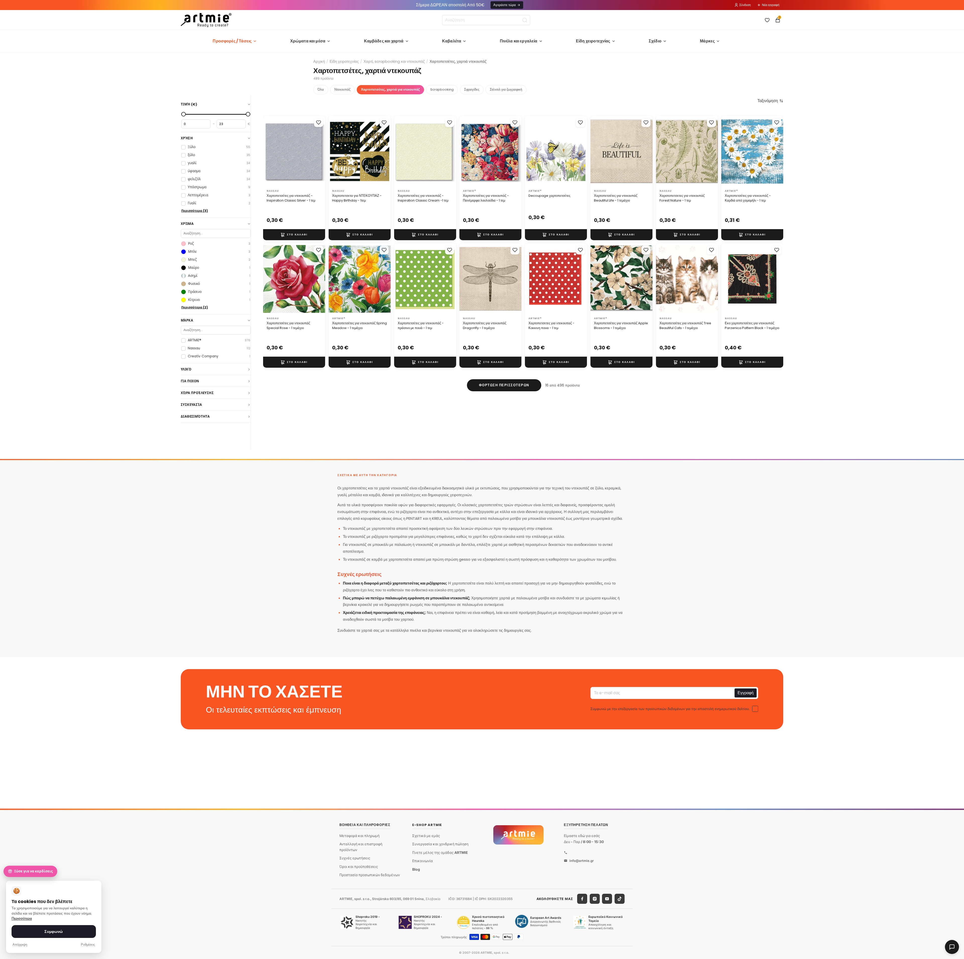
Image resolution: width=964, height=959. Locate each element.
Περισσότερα (22, 918)
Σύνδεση (745, 5)
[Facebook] (582, 899)
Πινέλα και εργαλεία (518, 41)
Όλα (321, 89)
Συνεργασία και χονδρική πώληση (440, 844)
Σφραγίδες (471, 89)
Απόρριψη (20, 944)
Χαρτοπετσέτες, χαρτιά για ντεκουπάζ (390, 89)
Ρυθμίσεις (88, 944)
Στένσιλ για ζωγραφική (506, 89)
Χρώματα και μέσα (308, 41)
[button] (770, 100)
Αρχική (319, 61)
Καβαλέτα (451, 41)
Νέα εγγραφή (770, 5)
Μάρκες (707, 41)
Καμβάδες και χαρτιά (384, 41)
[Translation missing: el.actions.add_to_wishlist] (318, 122)
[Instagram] (595, 899)
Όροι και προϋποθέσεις (358, 866)
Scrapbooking (442, 89)
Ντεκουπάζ (342, 89)
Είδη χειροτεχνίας (593, 41)
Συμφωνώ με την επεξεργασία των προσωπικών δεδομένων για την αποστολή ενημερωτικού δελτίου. (670, 708)
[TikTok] (620, 899)
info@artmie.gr (581, 860)
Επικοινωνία (422, 861)
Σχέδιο (655, 41)
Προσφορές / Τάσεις (232, 41)
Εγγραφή (746, 693)
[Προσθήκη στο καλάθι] (294, 234)
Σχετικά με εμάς (426, 835)
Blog (416, 869)
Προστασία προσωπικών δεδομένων (369, 875)
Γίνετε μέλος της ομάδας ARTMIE (440, 852)
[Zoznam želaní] (767, 20)
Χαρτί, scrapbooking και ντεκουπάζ (394, 61)
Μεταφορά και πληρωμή (359, 835)
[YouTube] (607, 899)
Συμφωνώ (53, 931)
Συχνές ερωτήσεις (354, 858)
